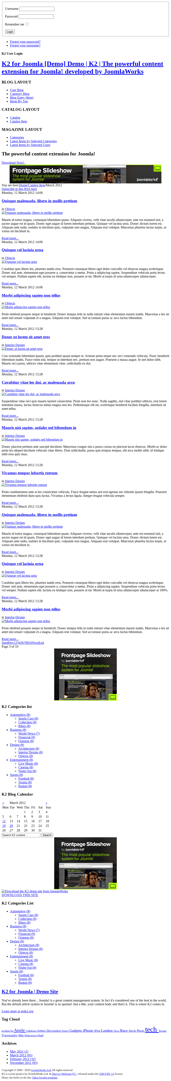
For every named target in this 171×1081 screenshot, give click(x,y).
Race (124, 1030)
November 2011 (24, 1063)
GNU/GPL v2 (106, 1073)
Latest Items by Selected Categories (33, 141)
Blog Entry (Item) (21, 97)
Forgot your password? (25, 41)
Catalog (15, 117)
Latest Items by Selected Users (30, 145)
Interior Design (15, 345)
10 (30, 643)
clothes (41, 1030)
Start (5, 643)
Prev (11, 643)
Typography (10, 1035)
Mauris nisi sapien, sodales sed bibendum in (39, 427)
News (117, 1030)
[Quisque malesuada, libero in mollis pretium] (32, 212)
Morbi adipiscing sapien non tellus (31, 295)
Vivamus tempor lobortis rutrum (30, 473)
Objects (10, 209)
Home (23, 185)
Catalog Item (18, 121)
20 (11, 825)
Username (11, 8)
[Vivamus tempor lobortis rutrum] (24, 485)
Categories (17, 137)
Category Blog (19, 94)
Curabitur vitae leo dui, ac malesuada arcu (38, 382)
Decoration (54, 1030)
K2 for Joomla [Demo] (82, 67)
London (107, 1030)
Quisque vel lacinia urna (22, 250)
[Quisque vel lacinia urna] (19, 262)
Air (12, 1030)
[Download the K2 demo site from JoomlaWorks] (35, 891)
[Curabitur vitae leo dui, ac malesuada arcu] (31, 394)
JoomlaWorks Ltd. (41, 1070)
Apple (20, 1030)
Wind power (30, 1035)
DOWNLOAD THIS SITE (20, 895)
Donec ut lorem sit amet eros (26, 337)
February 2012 (23, 1059)
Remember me (14, 24)
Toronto (162, 1030)
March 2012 (21, 1055)
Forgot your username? (25, 45)
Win (21, 1035)
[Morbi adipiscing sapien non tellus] (26, 307)
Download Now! (13, 162)
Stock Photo (137, 1030)
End (41, 643)
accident (6, 1030)
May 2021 (19, 1051)
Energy (65, 1030)
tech (152, 1029)
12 (4, 821)
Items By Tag (19, 101)
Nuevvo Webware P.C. (64, 1073)
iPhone (88, 1030)
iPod (97, 1030)
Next (35, 643)
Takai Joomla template (45, 1077)
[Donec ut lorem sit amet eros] (22, 349)
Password (11, 16)
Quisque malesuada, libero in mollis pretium (39, 201)
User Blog (17, 90)
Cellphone (31, 1030)
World (40, 1035)
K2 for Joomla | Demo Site (30, 991)
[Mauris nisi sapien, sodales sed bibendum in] (32, 439)
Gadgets (76, 1030)
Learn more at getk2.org (17, 1011)
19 (4, 825)
